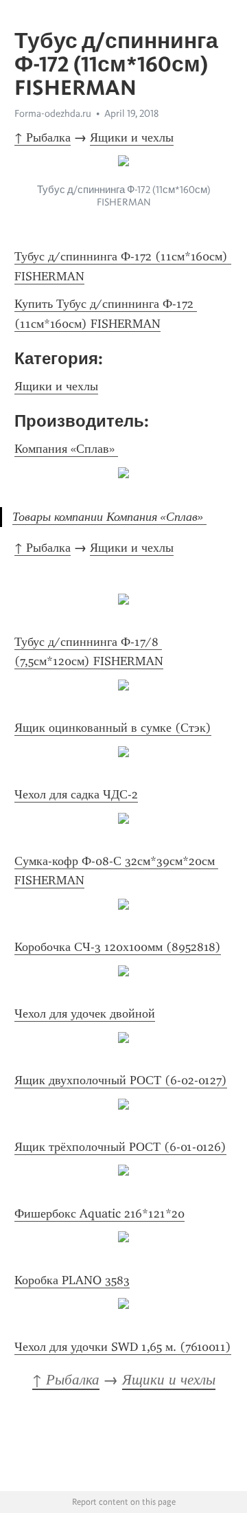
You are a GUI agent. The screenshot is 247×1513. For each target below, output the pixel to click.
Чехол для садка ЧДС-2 (76, 794)
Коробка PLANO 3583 (72, 1280)
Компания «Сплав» (66, 448)
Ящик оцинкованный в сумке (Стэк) (112, 727)
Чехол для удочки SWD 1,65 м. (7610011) (122, 1346)
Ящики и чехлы (132, 137)
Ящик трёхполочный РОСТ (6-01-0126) (120, 1146)
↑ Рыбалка (42, 137)
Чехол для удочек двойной (84, 1013)
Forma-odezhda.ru (52, 113)
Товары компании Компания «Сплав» (109, 516)
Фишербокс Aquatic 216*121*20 (99, 1213)
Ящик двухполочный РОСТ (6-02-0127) (120, 1080)
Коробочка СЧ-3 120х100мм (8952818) (117, 946)
